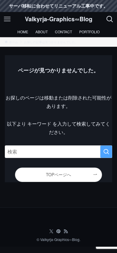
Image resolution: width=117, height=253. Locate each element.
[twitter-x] (51, 231)
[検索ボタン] (110, 19)
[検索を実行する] (106, 151)
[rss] (65, 231)
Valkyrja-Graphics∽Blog (58, 19)
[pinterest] (58, 231)
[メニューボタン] (7, 19)
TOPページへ (58, 174)
